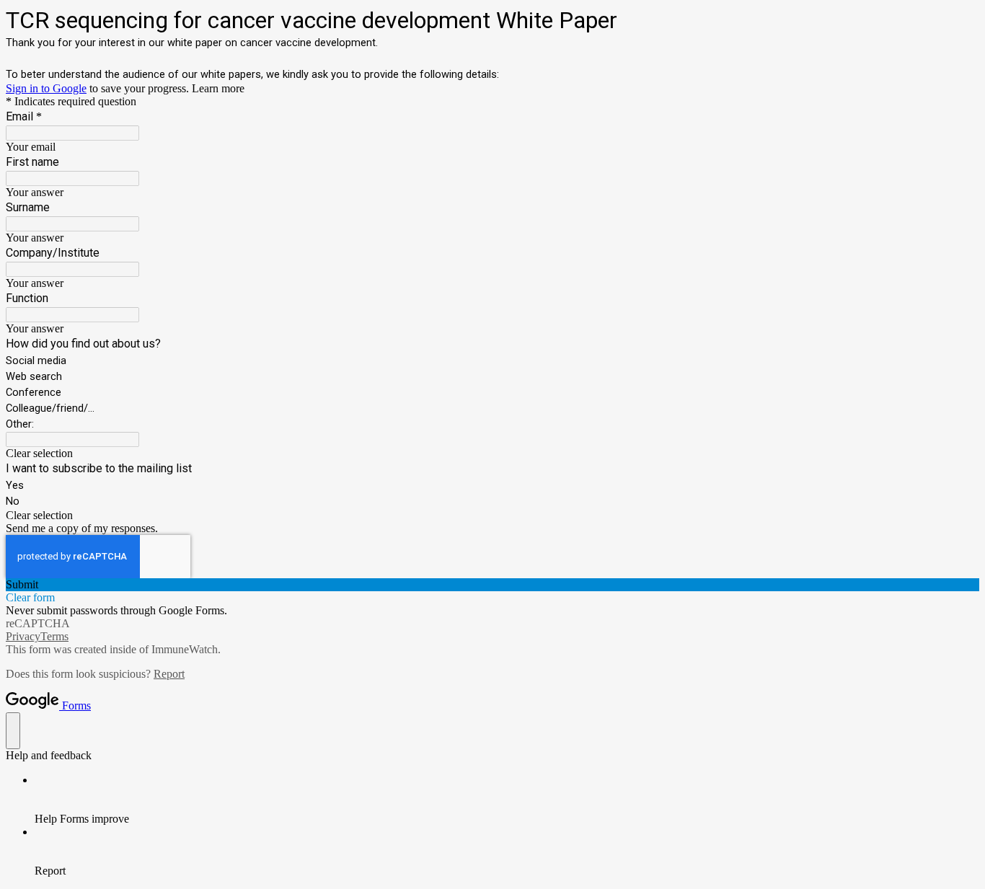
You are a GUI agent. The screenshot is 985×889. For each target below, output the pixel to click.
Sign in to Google (46, 88)
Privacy (23, 636)
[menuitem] (507, 800)
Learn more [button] (218, 88)
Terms (54, 636)
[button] (492, 453)
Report (169, 674)
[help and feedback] (13, 730)
